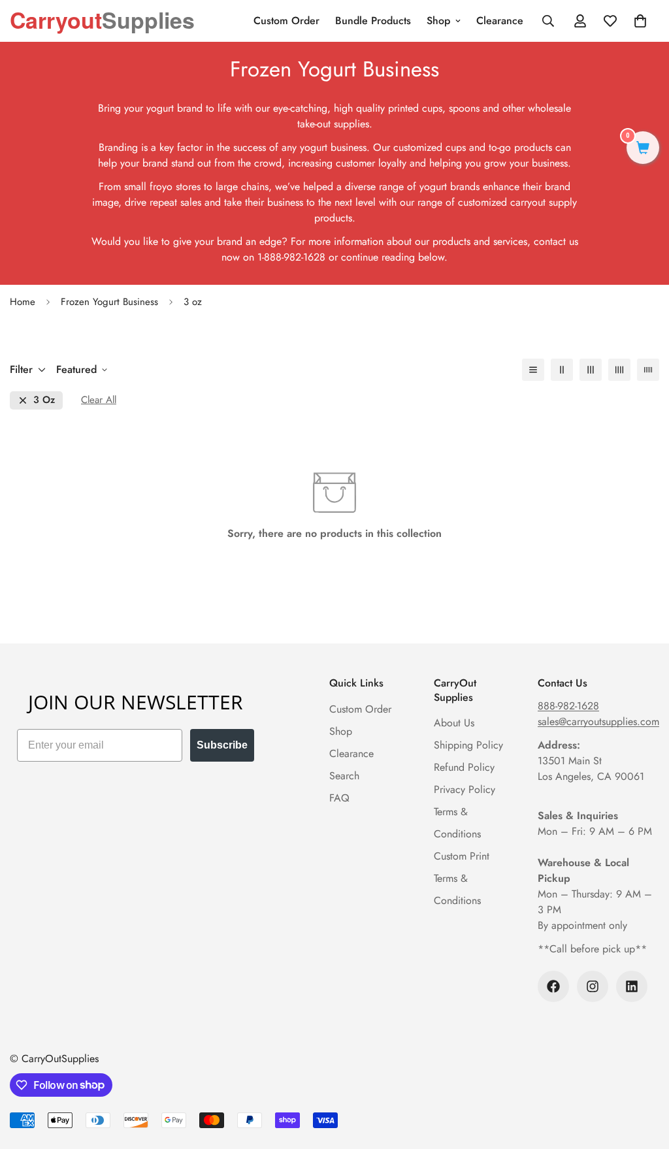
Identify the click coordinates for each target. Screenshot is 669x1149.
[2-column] (562, 370)
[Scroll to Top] (643, 1078)
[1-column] (533, 370)
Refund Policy (464, 767)
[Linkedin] (631, 986)
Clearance (499, 20)
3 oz (44, 400)
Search (344, 775)
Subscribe (222, 745)
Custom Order (286, 20)
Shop (438, 20)
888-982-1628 (568, 705)
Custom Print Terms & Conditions (461, 878)
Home (22, 302)
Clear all (98, 400)
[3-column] (590, 370)
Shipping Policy (468, 745)
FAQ (339, 797)
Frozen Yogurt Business (109, 302)
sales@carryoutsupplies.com (598, 721)
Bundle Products (373, 20)
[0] (643, 149)
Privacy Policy (464, 789)
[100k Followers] (553, 986)
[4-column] (619, 370)
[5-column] (648, 370)
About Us (454, 722)
